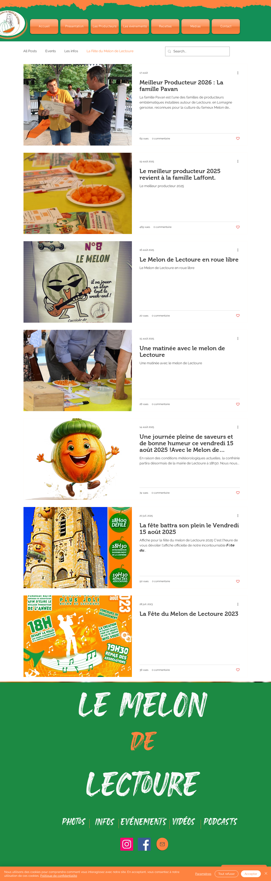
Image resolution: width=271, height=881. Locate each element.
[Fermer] (265, 874)
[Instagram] (126, 844)
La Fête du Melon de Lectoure (110, 51)
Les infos (71, 51)
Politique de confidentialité (58, 875)
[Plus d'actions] (239, 72)
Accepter (251, 873)
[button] (74, 26)
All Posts (30, 51)
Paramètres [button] (203, 873)
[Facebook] (144, 844)
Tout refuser (226, 873)
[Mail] (162, 844)
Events (50, 51)
